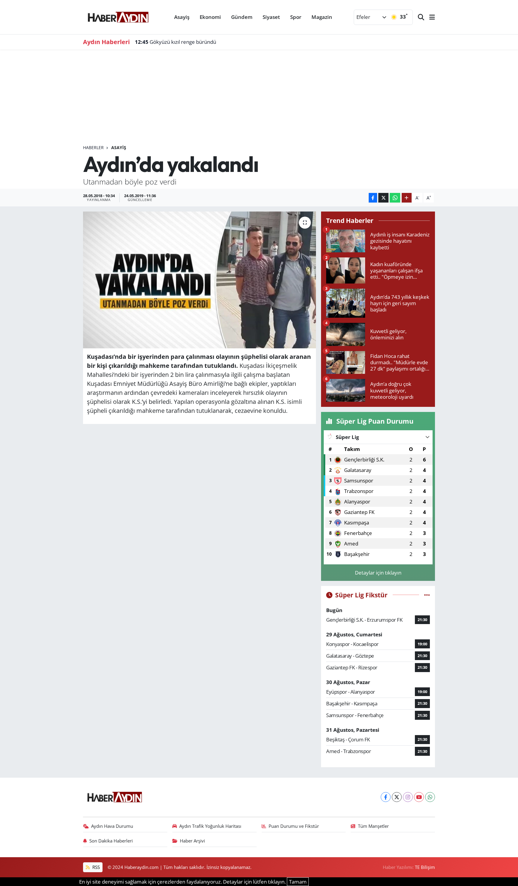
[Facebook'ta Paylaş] (373, 198)
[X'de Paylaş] (383, 198)
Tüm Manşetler (373, 826)
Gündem (241, 17)
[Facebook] (386, 797)
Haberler (93, 147)
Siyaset (271, 17)
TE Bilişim (425, 867)
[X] (397, 797)
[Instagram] (408, 797)
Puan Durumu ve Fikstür (294, 826)
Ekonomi (210, 17)
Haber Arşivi (192, 841)
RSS (95, 867)
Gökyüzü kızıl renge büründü (175, 41)
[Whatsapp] (430, 797)
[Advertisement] (259, 100)
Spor (295, 17)
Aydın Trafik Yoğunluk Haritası (210, 826)
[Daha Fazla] (407, 198)
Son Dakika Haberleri (111, 841)
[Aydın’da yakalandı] (199, 280)
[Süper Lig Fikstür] (427, 594)
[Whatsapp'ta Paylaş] (395, 198)
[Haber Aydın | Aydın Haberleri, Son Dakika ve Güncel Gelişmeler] (118, 16)
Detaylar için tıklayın (378, 572)
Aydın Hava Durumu (112, 826)
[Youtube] (419, 797)
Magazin (321, 17)
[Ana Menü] (429, 17)
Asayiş (181, 17)
